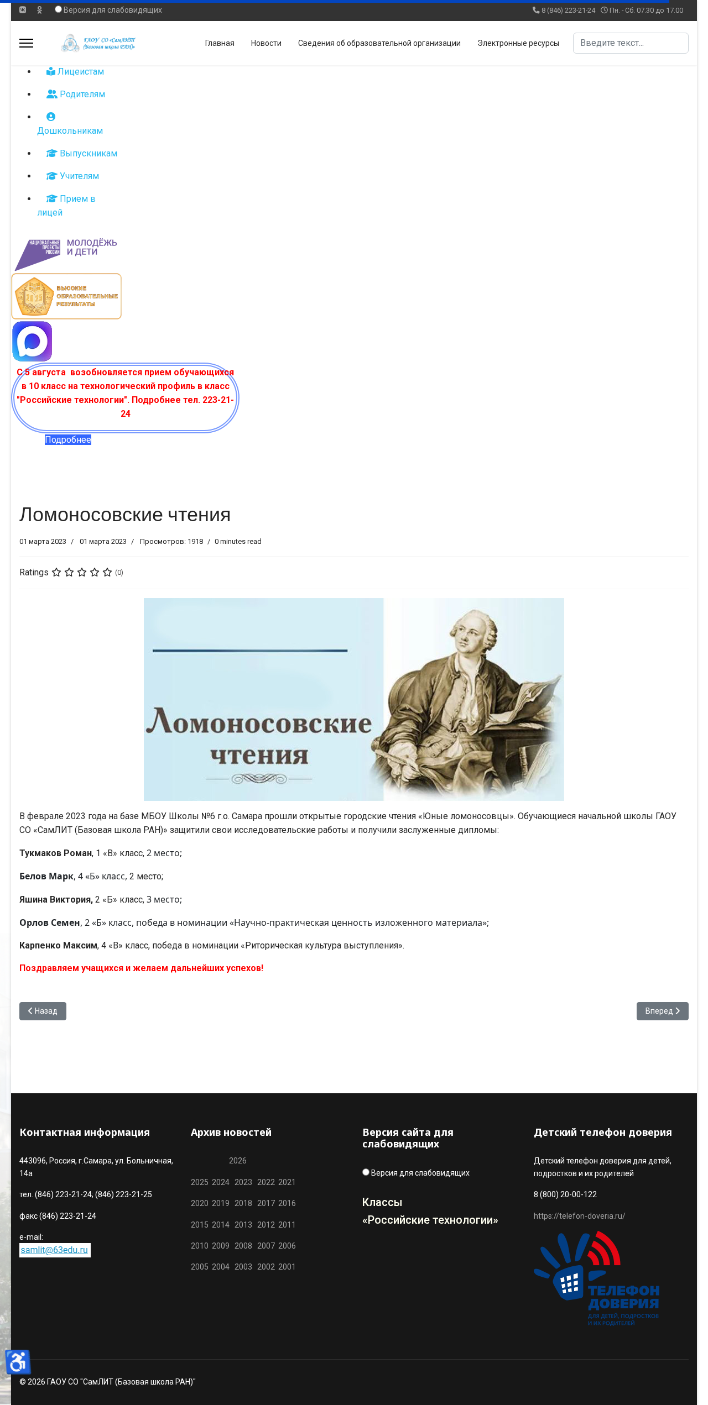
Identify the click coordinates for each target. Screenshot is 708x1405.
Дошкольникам (70, 130)
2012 (266, 1224)
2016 (286, 1203)
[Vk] (22, 10)
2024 (221, 1182)
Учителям (78, 176)
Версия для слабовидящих (113, 10)
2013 (243, 1224)
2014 (221, 1224)
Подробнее (68, 439)
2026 (238, 1160)
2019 (221, 1203)
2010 (200, 1245)
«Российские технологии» (430, 1219)
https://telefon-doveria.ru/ (580, 1216)
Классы (382, 1202)
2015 (200, 1224)
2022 (266, 1182)
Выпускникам (87, 153)
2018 (243, 1203)
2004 (223, 1266)
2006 (285, 1245)
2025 (200, 1182)
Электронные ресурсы (518, 43)
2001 (287, 1266)
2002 (266, 1266)
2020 (200, 1203)
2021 (287, 1182)
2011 (285, 1224)
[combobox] (631, 43)
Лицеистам (79, 71)
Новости (266, 43)
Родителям (81, 94)
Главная (220, 43)
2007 (266, 1245)
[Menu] (26, 43)
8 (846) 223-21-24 (568, 10)
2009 (221, 1245)
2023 (243, 1182)
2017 (267, 1203)
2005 (201, 1266)
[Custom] (39, 10)
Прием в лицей (66, 205)
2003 (246, 1266)
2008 (243, 1245)
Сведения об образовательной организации (379, 43)
